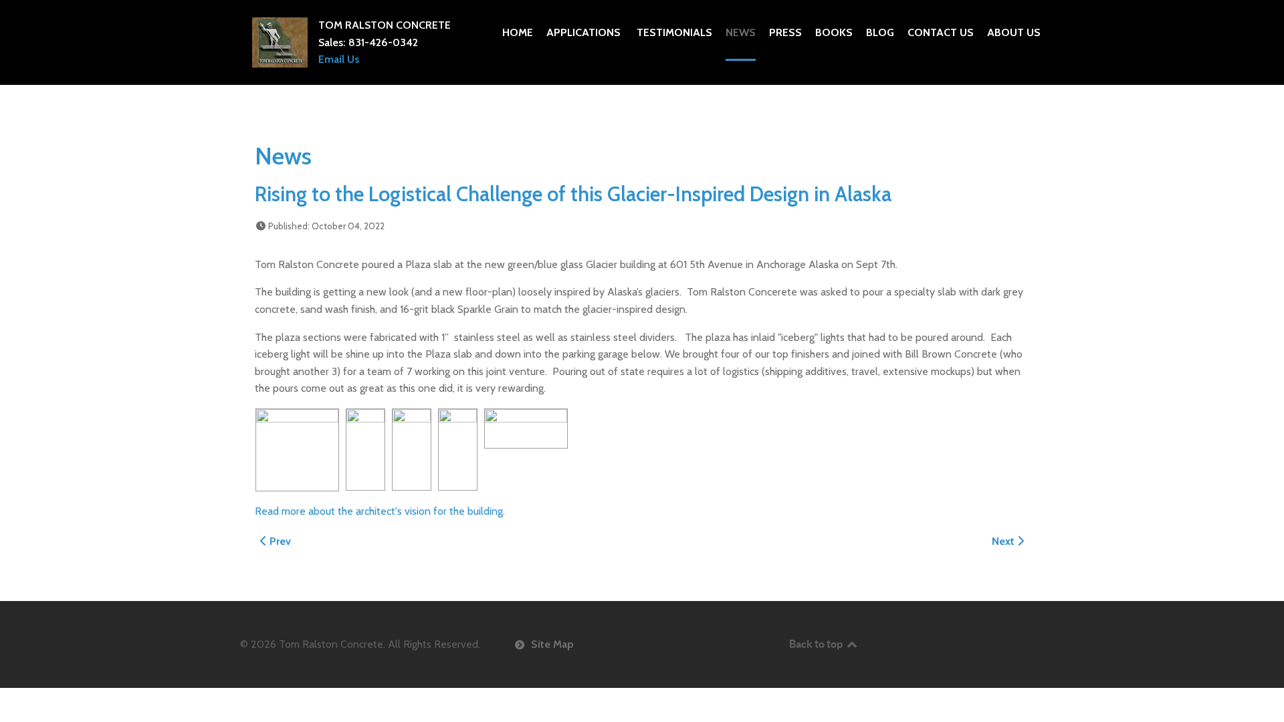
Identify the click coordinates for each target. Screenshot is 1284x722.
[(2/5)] (365, 449)
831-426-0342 (383, 42)
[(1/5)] (297, 449)
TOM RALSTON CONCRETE (384, 25)
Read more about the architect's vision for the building (379, 511)
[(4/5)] (457, 449)
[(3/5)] (411, 449)
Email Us (338, 59)
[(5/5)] (526, 428)
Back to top (817, 644)
